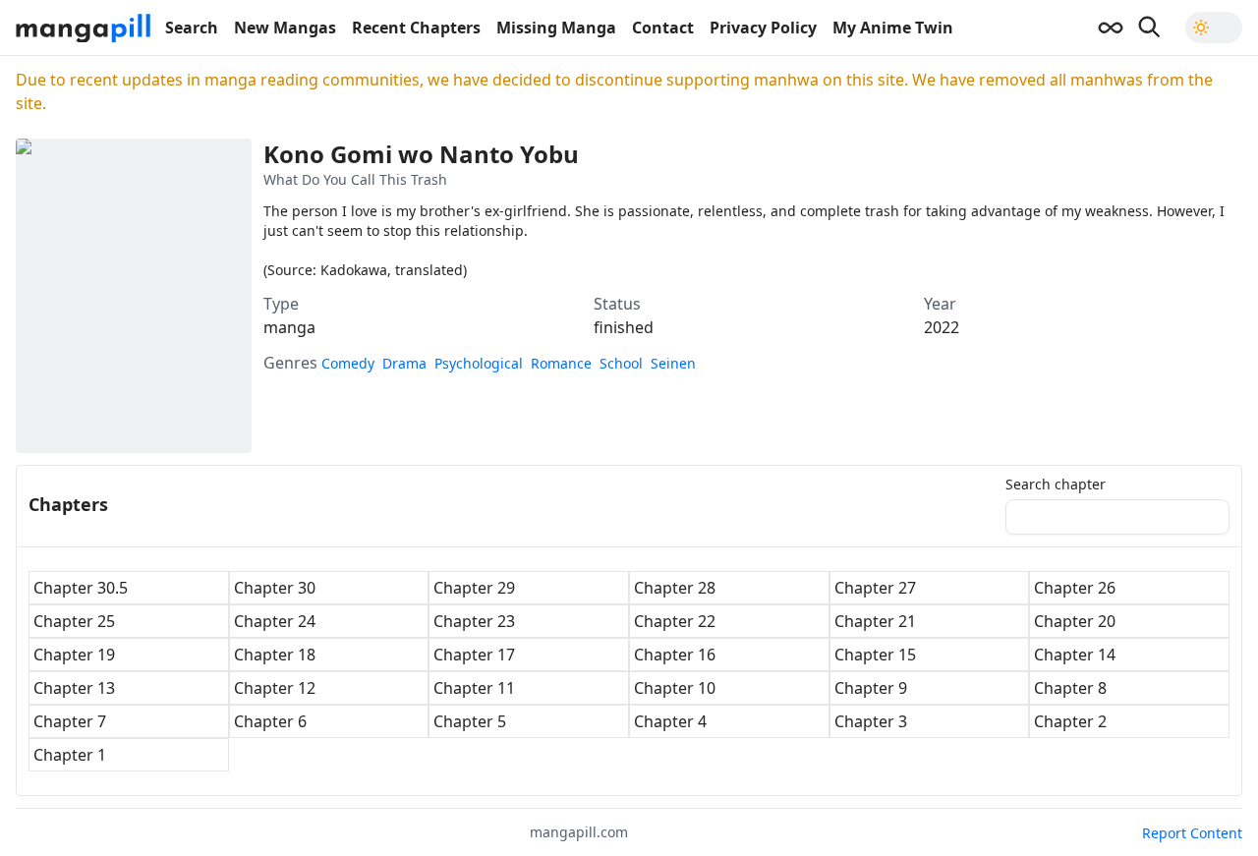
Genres (290, 362)
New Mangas (285, 27)
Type (281, 303)
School (621, 363)
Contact (663, 27)
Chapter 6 (270, 721)
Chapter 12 (274, 688)
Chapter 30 (274, 588)
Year (940, 303)
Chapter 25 (74, 621)
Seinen (673, 363)
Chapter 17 (474, 654)
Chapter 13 (74, 688)
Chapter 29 (474, 588)
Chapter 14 (1074, 654)
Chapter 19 (74, 654)
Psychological (478, 363)
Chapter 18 (274, 654)
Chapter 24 (274, 621)
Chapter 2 (1070, 721)
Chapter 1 (69, 755)
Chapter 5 (469, 721)
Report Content (1192, 833)
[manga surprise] (1110, 27)
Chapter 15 (875, 654)
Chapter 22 (674, 621)
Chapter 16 (674, 654)
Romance (561, 363)
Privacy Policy (763, 27)
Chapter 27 (875, 588)
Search (191, 27)
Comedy (347, 363)
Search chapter (1055, 484)
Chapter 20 (1074, 621)
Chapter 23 (474, 621)
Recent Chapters (416, 27)
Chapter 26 (1074, 588)
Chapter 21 (875, 621)
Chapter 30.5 (80, 588)
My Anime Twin (892, 27)
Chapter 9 (870, 688)
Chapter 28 (674, 588)
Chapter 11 (474, 688)
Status (617, 303)
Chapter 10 (674, 688)
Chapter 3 (870, 721)
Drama (404, 363)
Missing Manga (556, 27)
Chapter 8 (1070, 688)
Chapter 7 (69, 721)
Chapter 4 (670, 721)
